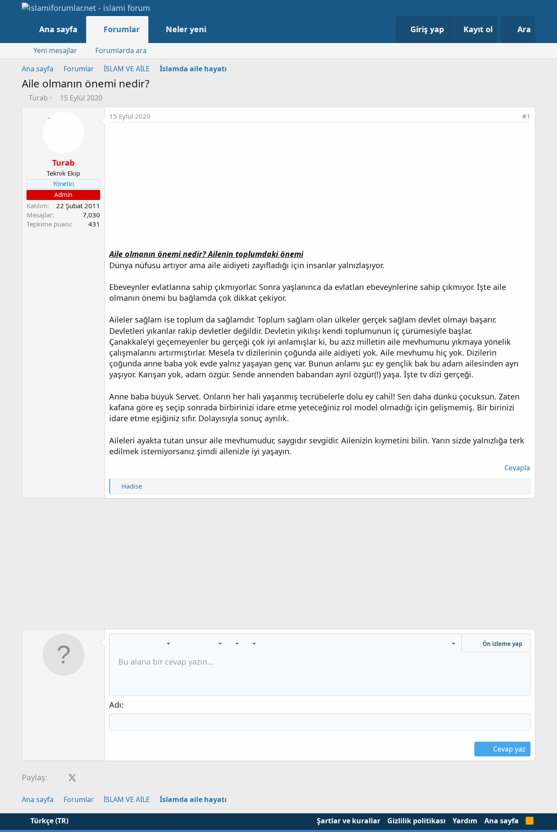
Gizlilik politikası (416, 820)
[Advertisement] (319, 188)
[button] (215, 29)
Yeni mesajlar (55, 50)
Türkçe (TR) (48, 820)
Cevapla (517, 468)
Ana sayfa (58, 29)
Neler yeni (186, 29)
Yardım (465, 820)
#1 (526, 116)
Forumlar (122, 29)
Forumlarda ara (121, 50)
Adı (115, 704)
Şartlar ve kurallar (348, 820)
